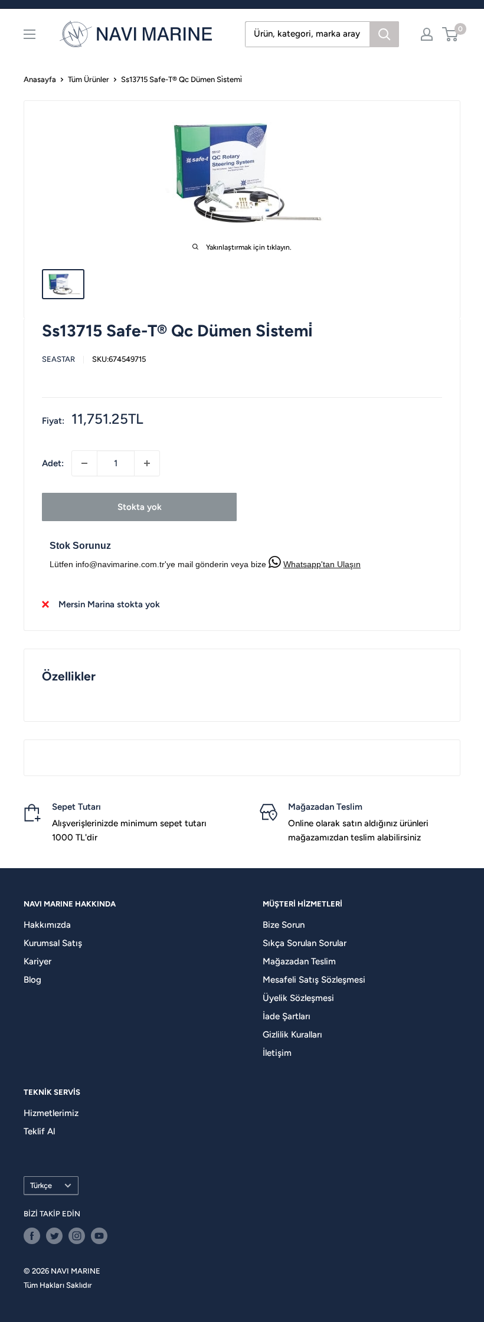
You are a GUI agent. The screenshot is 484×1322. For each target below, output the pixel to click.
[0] (450, 34)
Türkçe (41, 1185)
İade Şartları (286, 1016)
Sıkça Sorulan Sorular (304, 943)
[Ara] (384, 34)
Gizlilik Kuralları (292, 1034)
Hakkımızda (47, 924)
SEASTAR (58, 359)
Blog (32, 979)
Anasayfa (40, 79)
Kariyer (37, 961)
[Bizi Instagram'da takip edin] (76, 1236)
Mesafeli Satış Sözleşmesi (314, 979)
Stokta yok (139, 507)
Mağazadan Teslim (299, 961)
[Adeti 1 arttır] (147, 463)
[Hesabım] (427, 34)
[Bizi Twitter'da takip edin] (54, 1236)
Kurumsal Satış (53, 943)
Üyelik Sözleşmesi (298, 998)
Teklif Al (39, 1131)
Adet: (53, 463)
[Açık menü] (29, 34)
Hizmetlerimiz (51, 1113)
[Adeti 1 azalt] (84, 463)
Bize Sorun (284, 924)
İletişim (277, 1053)
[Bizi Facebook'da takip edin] (32, 1236)
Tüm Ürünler (88, 79)
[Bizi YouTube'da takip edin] (99, 1236)
